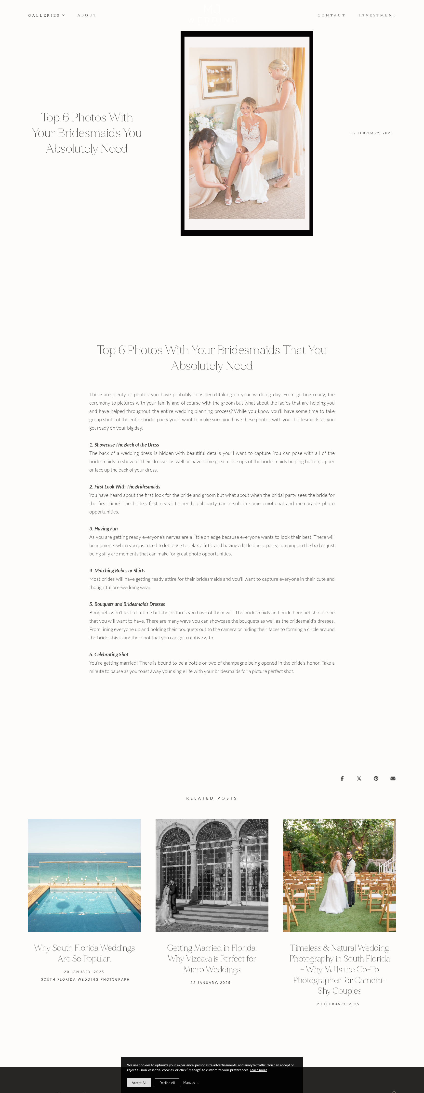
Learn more (258, 1070)
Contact (332, 15)
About (87, 15)
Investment (377, 15)
